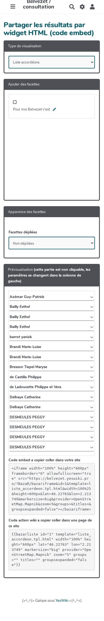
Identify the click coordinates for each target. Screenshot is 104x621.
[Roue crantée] (82, 7)
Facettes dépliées (23, 232)
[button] (92, 7)
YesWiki (61, 600)
